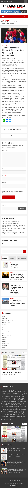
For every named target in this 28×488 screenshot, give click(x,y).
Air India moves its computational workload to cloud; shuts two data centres (17, 303)
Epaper (11, 262)
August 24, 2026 (14, 267)
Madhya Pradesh (6, 335)
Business (12, 298)
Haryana (4, 330)
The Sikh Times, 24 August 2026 (10, 221)
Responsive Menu (25, 1)
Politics (12, 284)
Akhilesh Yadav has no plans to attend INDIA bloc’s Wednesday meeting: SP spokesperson (16, 289)
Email (4, 176)
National (4, 337)
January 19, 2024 (6, 58)
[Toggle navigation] (3, 16)
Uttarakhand (5, 345)
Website (4, 182)
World (11, 272)
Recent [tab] (12, 258)
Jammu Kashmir (6, 332)
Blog (3, 316)
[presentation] (23, 353)
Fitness (4, 328)
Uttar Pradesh (5, 343)
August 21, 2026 (6, 378)
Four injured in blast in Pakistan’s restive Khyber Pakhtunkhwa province (17, 275)
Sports (4, 45)
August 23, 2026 (11, 456)
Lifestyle (4, 334)
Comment (5, 150)
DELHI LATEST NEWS (7, 320)
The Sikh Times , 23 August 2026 (10, 223)
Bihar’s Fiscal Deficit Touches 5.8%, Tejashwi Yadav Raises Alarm (16, 469)
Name (4, 169)
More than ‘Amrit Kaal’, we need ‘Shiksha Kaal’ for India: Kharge (14, 130)
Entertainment (5, 322)
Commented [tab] (22, 258)
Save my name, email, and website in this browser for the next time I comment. (12, 191)
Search (4, 205)
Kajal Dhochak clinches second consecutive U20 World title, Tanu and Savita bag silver (13, 374)
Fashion (4, 326)
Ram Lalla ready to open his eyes (15, 136)
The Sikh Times (18, 483)
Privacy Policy (13, 485)
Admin (13, 58)
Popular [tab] (4, 258)
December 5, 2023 (14, 279)
